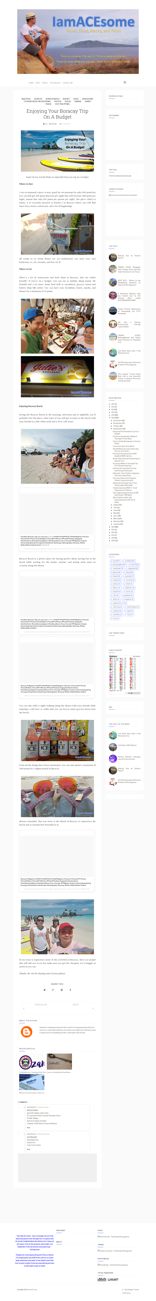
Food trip (129, 580)
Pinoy (128, 572)
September (118, 429)
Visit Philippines (62, 104)
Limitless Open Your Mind (123, 446)
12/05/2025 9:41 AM (43, 1134)
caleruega (116, 607)
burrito (128, 592)
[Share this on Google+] (53, 990)
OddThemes (126, 1293)
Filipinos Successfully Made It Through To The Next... (125, 437)
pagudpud (127, 595)
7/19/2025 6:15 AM (43, 1107)
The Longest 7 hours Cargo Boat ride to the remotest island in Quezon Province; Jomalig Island (129, 377)
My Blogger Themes (132, 1289)
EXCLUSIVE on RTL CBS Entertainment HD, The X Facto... (124, 499)
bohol (115, 618)
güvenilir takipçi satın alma (37, 1113)
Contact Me (68, 83)
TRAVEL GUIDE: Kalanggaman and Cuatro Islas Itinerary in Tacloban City (129, 338)
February (117, 521)
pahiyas (115, 584)
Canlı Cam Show (34, 1145)
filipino (115, 588)
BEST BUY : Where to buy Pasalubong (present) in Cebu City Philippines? (129, 282)
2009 (113, 540)
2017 (113, 412)
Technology (55, 83)
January (116, 524)
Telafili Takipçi (32, 1118)
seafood (116, 580)
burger (115, 576)
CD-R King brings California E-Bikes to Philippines (129, 363)
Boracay (38, 99)
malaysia (116, 611)
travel (48, 104)
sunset (88, 101)
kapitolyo (128, 588)
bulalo (128, 584)
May (115, 513)
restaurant (116, 568)
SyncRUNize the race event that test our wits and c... (126, 450)
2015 (113, 418)
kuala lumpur (132, 607)
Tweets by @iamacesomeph (120, 176)
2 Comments (65, 124)
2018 (113, 409)
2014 (113, 527)
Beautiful (26, 99)
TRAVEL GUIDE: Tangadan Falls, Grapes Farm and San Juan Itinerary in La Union (129, 269)
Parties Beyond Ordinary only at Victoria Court (129, 758)
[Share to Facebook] (70, 990)
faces (76, 99)
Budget (66, 99)
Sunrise (78, 101)
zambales (116, 614)
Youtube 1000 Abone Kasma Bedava (42, 1123)
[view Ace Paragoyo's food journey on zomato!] (123, 195)
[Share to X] (45, 990)
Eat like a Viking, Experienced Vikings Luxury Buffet (129, 324)
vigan (129, 611)
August (116, 505)
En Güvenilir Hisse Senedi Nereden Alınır (44, 1116)
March (116, 518)
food (114, 561)
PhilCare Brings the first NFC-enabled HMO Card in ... (125, 455)
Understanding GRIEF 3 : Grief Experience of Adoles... (125, 489)
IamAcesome (87, 99)
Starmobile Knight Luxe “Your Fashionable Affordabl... (125, 484)
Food (38, 83)
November (117, 423)
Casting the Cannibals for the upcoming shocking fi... (124, 469)
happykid (131, 568)
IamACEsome (32, 1289)
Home (31, 83)
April (115, 516)
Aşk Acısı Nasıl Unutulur (36, 1121)
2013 (113, 529)
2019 (113, 407)
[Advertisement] (57, 1206)
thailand (116, 592)
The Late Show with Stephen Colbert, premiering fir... (124, 479)
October (116, 426)
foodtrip (128, 561)
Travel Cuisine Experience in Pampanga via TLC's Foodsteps (129, 311)
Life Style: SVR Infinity (127, 745)
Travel (45, 83)
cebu (114, 595)
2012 (113, 532)
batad (129, 614)
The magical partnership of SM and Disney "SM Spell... (125, 494)
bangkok (128, 599)
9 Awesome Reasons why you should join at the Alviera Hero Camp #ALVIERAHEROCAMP (129, 297)
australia (128, 576)
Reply (28, 1127)
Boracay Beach (53, 99)
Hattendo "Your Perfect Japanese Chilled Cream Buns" (126, 474)
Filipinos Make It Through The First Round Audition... (125, 464)
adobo (115, 599)
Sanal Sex (31, 1142)
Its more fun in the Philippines (37, 101)
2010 (113, 538)
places (68, 101)
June (115, 510)
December (117, 420)
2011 (113, 535)
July (115, 507)
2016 (113, 415)
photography (117, 565)
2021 (113, 404)
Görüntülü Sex (33, 1140)
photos (57, 101)
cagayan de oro (118, 603)
